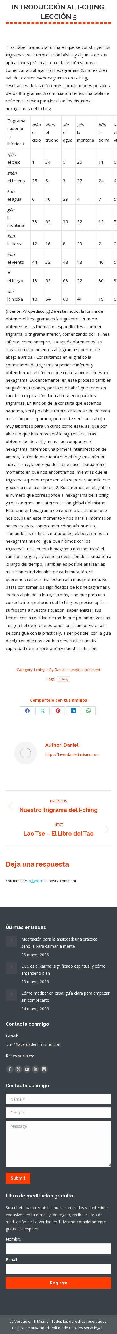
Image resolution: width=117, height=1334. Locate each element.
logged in (35, 880)
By (57, 669)
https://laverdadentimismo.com (72, 754)
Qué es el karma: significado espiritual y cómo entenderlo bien (63, 969)
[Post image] (11, 941)
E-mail (11, 1259)
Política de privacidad (30, 1327)
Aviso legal (94, 1327)
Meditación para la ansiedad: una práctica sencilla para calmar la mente (59, 942)
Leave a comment (85, 669)
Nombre (13, 1239)
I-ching (39, 669)
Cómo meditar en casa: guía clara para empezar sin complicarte (65, 996)
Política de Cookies (67, 1327)
